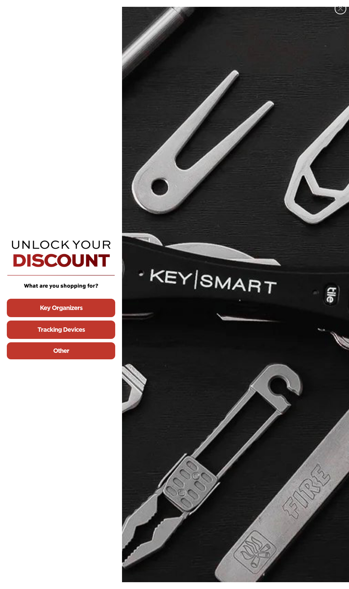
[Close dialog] (340, 8)
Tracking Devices (61, 329)
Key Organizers (61, 308)
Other (61, 350)
